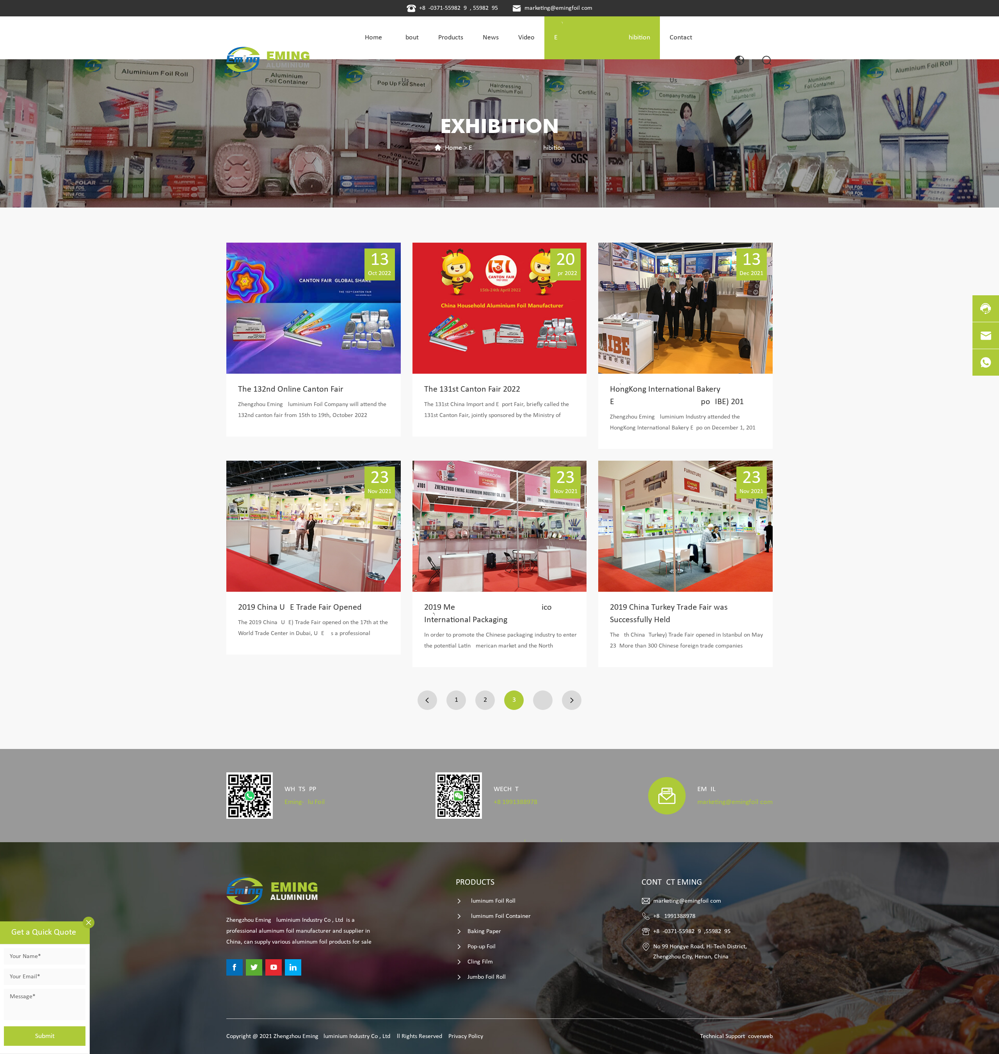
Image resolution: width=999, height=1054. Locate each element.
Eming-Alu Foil (304, 802)
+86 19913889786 (515, 802)
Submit (45, 1036)
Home (453, 148)
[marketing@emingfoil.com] (985, 335)
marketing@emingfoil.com (558, 8)
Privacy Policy (465, 1036)
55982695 (485, 8)
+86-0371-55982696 (444, 8)
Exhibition (517, 148)
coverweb (760, 1036)
